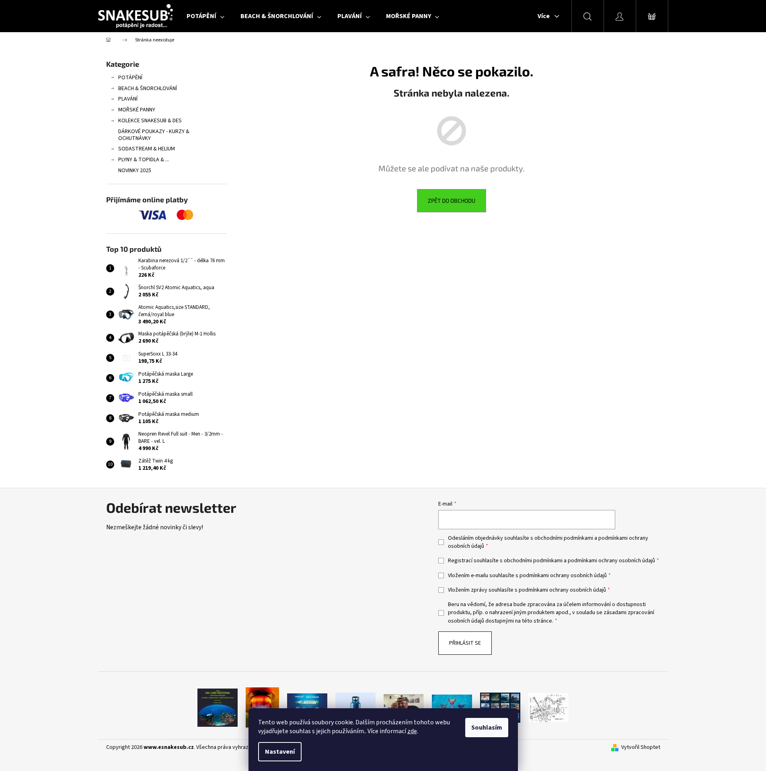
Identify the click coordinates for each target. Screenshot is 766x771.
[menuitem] (205, 16)
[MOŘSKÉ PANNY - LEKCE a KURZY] (452, 707)
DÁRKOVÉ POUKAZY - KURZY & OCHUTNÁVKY (153, 134)
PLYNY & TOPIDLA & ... (143, 160)
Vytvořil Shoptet (640, 747)
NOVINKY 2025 (134, 171)
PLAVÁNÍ (128, 99)
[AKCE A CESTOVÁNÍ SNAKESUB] (500, 707)
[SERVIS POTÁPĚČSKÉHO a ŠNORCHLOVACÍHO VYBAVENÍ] (548, 707)
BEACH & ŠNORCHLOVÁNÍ (147, 88)
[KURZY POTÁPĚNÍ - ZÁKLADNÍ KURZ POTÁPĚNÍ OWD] (404, 707)
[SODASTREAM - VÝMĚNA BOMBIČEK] (307, 707)
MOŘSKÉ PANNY (136, 110)
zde (412, 731)
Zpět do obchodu (451, 200)
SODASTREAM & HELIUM (146, 149)
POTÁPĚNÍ (130, 78)
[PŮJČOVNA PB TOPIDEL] (262, 707)
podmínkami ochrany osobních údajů (611, 561)
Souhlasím (486, 727)
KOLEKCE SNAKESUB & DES (150, 121)
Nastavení (280, 751)
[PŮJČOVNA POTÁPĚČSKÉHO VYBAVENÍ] (217, 707)
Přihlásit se (465, 643)
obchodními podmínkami (563, 538)
